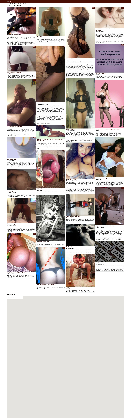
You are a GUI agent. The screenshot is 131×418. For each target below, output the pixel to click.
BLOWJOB (39, 189)
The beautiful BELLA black (14, 72)
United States (16, 3)
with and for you (11, 159)
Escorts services (10, 3)
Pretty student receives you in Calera (46, 284)
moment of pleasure (101, 73)
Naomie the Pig (11, 224)
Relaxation (68, 287)
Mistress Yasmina (70, 58)
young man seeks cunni (43, 241)
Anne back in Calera (71, 179)
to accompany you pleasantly (14, 126)
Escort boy (10, 191)
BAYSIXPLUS (9, 1)
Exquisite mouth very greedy (73, 216)
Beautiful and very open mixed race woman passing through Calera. (50, 140)
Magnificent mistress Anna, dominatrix (105, 226)
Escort (38, 103)
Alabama (21, 3)
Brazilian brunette (100, 262)
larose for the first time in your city (16, 272)
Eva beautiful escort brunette (73, 247)
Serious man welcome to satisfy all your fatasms (108, 129)
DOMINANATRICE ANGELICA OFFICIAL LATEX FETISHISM (107, 29)
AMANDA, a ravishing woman (103, 178)
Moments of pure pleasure (14, 34)
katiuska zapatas (70, 129)
